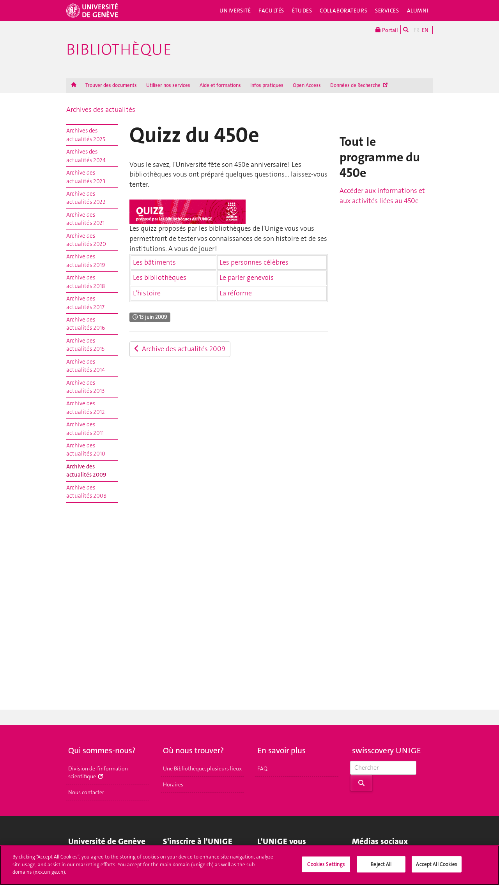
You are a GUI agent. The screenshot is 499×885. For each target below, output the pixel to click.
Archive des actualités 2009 (86, 471)
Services (387, 10)
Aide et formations (220, 85)
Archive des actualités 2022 (86, 198)
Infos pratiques (266, 85)
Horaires (173, 784)
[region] (249, 865)
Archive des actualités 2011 (85, 428)
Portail (389, 30)
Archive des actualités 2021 (85, 219)
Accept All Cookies (436, 864)
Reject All (381, 864)
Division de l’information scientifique (98, 772)
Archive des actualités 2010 (85, 450)
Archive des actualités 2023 (85, 177)
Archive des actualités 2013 (85, 387)
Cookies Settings (326, 864)
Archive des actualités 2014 (85, 366)
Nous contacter (86, 792)
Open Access (307, 85)
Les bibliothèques (159, 277)
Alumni (418, 10)
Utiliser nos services (168, 85)
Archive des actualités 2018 (85, 282)
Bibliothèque (119, 49)
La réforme (235, 293)
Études (302, 10)
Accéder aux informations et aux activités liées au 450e (382, 195)
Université (235, 10)
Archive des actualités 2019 (85, 261)
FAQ (262, 768)
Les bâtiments (154, 262)
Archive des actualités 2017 (85, 303)
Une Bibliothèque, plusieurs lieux (202, 768)
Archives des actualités (100, 109)
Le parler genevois (246, 277)
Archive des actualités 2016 (85, 324)
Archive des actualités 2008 (86, 492)
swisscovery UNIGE (386, 750)
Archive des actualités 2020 (86, 240)
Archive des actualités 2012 (85, 407)
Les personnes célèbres (253, 262)
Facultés (271, 10)
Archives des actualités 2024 (86, 156)
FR (416, 30)
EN (425, 30)
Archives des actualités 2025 (85, 135)
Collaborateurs (343, 10)
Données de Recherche (356, 85)
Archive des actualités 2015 (85, 345)
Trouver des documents (111, 85)
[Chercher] (406, 29)
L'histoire (147, 293)
